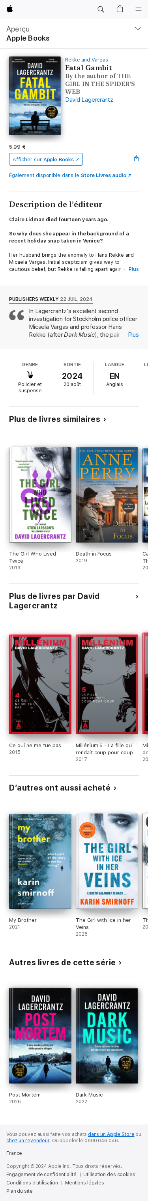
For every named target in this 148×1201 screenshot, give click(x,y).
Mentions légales (84, 1183)
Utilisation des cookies (109, 1174)
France (14, 1153)
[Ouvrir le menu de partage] (136, 159)
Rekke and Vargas (86, 60)
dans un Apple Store (111, 1134)
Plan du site (19, 1191)
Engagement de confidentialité (41, 1174)
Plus (134, 269)
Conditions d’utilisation (32, 1183)
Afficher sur (43, 159)
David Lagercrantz (89, 99)
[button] (100, 9)
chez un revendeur (27, 1140)
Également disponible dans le (67, 175)
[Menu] (138, 9)
